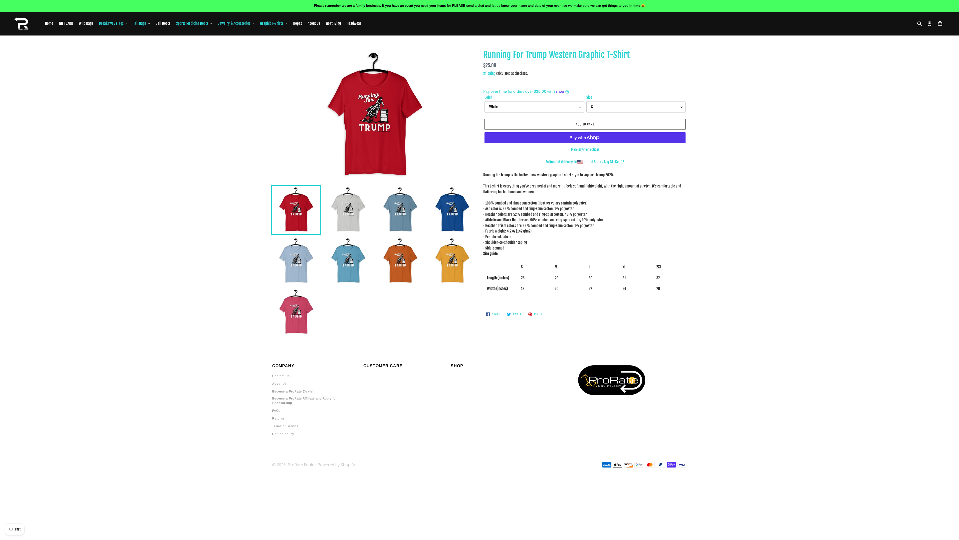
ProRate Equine (302, 465)
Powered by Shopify (336, 465)
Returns (278, 418)
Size (589, 97)
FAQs (276, 410)
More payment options (585, 150)
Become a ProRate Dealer (293, 391)
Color (488, 97)
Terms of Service (285, 426)
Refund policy (283, 434)
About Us (279, 384)
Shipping (489, 73)
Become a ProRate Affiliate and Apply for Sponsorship (304, 401)
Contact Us (281, 376)
